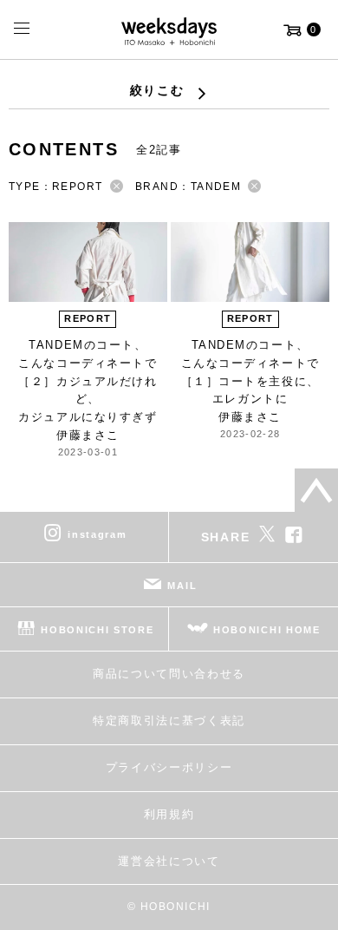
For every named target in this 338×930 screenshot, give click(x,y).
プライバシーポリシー (169, 767)
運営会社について (168, 861)
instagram (97, 534)
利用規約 (169, 814)
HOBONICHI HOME (267, 630)
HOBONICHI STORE (97, 630)
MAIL (182, 585)
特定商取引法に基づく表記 (169, 720)
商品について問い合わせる (169, 673)
